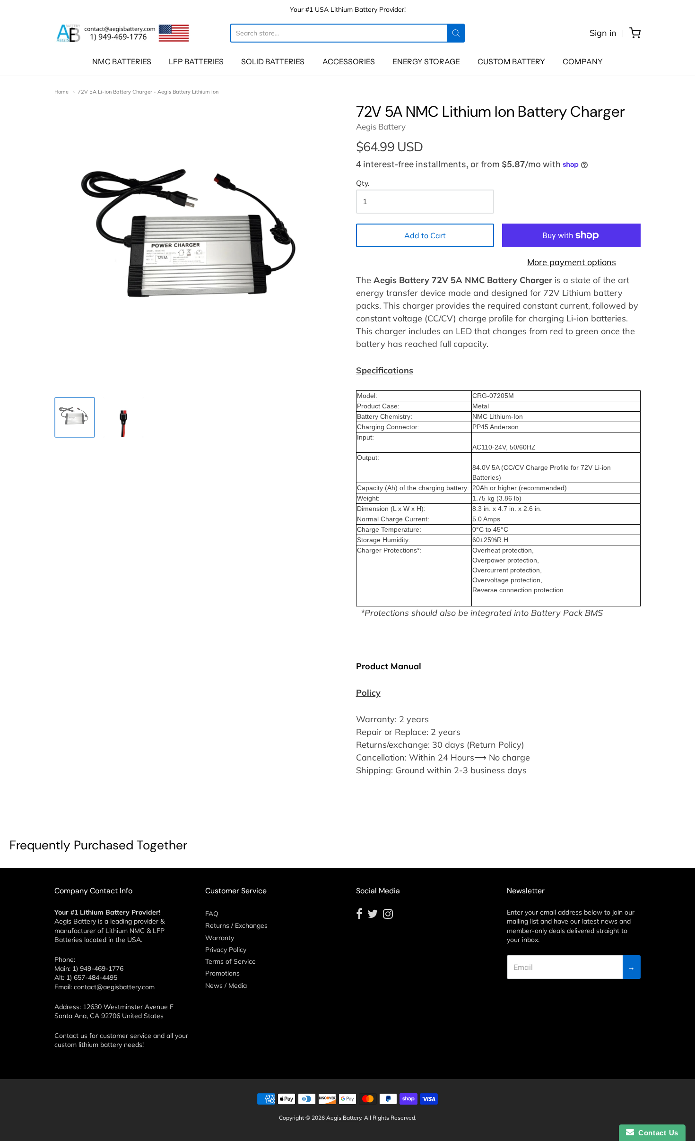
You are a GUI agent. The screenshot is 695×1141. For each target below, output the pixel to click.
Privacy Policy (225, 949)
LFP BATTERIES (196, 61)
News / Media (226, 985)
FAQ (211, 913)
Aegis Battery (381, 126)
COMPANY (583, 61)
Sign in (603, 32)
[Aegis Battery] (122, 33)
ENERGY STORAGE (426, 61)
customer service (125, 1035)
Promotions (222, 973)
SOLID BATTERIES (272, 61)
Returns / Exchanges (236, 925)
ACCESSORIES (348, 61)
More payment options (571, 262)
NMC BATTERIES (121, 61)
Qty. (363, 183)
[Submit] (456, 33)
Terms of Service (230, 961)
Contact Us (656, 1133)
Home (61, 91)
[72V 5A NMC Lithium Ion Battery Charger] (123, 417)
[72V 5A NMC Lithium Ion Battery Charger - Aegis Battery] (74, 417)
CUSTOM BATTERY (511, 61)
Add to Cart (425, 235)
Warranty (219, 938)
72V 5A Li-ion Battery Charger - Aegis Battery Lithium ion (148, 91)
